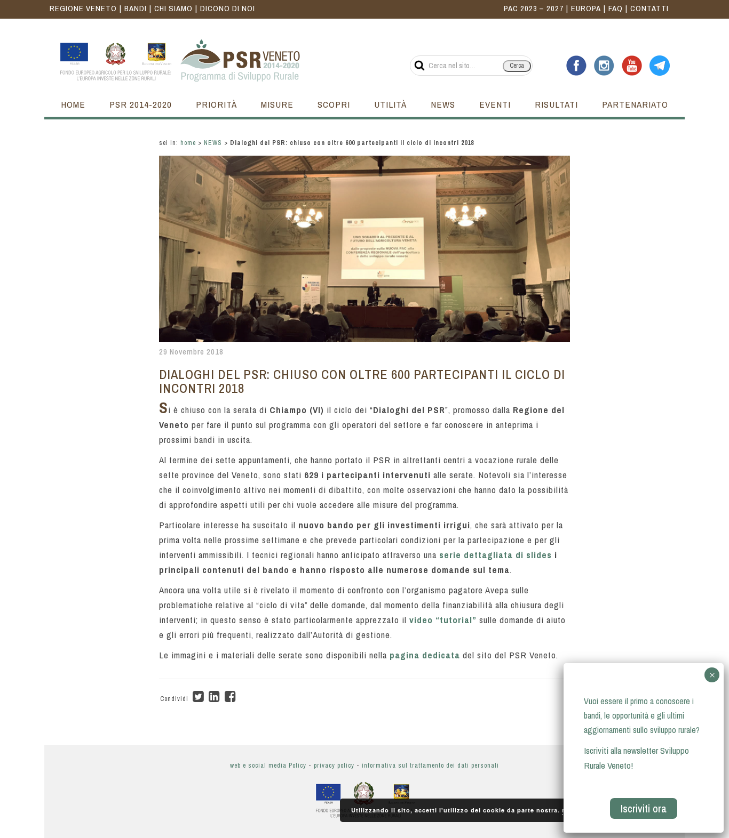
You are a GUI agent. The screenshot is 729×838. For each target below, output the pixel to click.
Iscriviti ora (644, 808)
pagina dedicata (425, 655)
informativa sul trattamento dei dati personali (430, 765)
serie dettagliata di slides (495, 555)
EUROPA (586, 8)
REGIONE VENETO (83, 8)
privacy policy (334, 765)
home (188, 143)
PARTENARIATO (635, 104)
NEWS (443, 104)
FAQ (615, 8)
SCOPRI (334, 104)
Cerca (517, 65)
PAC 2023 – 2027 (534, 8)
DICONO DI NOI (227, 8)
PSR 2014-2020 (140, 104)
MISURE (277, 104)
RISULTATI (556, 104)
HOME (73, 104)
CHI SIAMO (173, 8)
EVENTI (495, 104)
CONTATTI (649, 8)
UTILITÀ (390, 104)
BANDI (135, 8)
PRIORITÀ (216, 104)
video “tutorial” (443, 620)
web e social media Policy (268, 765)
